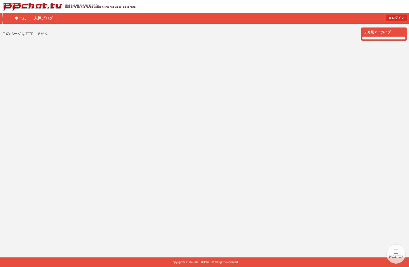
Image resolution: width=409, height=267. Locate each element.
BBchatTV (68, 6)
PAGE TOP (396, 254)
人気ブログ (43, 18)
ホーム (20, 18)
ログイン (398, 18)
